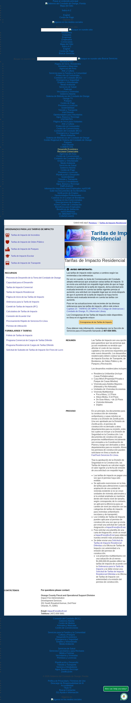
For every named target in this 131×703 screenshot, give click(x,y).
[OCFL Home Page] (65, 3)
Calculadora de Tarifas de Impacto (21, 311)
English (66, 15)
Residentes (67, 33)
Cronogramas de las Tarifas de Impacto (96, 322)
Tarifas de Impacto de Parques (25, 249)
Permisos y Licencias (66, 658)
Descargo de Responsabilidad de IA (67, 683)
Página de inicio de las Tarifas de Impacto (25, 297)
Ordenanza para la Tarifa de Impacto (22, 302)
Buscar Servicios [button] (109, 59)
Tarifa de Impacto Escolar (22, 256)
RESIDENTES (66, 62)
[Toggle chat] (123, 696)
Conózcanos (66, 42)
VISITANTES (67, 119)
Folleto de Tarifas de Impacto (19, 335)
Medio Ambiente (66, 644)
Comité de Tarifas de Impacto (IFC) (22, 306)
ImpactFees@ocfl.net (115, 527)
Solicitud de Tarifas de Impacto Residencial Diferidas (108, 543)
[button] (81, 30)
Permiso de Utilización (16, 326)
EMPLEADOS (66, 186)
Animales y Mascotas (66, 625)
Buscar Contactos (67, 690)
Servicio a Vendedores (66, 667)
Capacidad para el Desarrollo (19, 282)
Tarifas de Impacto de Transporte (26, 263)
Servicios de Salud (66, 648)
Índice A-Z (66, 10)
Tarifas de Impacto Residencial (112, 223)
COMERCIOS (66, 147)
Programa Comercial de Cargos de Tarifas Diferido (29, 340)
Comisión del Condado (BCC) (66, 618)
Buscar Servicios (66, 53)
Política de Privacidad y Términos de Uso (66, 681)
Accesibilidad (67, 685)
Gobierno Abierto (66, 621)
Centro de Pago (66, 17)
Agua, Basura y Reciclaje (66, 669)
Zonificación (66, 672)
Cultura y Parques (66, 635)
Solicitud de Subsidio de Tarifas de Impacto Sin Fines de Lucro (34, 350)
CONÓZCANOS (66, 216)
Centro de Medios (67, 623)
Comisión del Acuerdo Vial (18, 316)
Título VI (67, 688)
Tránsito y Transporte (66, 665)
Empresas (66, 37)
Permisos (93, 223)
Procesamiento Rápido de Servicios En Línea (27, 321)
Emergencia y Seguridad (66, 639)
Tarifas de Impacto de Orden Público (27, 242)
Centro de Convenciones (66, 628)
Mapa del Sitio (66, 6)
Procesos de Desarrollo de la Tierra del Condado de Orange (33, 278)
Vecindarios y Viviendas (67, 655)
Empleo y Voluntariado (66, 642)
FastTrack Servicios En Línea (104, 455)
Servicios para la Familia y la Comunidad (67, 73)
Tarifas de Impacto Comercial (19, 287)
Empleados (67, 39)
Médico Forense (66, 653)
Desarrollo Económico (67, 637)
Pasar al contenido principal (65, 1)
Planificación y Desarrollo (66, 662)
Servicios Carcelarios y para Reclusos (66, 651)
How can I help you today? (116, 689)
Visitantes (66, 35)
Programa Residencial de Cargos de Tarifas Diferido (30, 345)
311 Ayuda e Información (67, 692)
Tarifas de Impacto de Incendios (25, 235)
